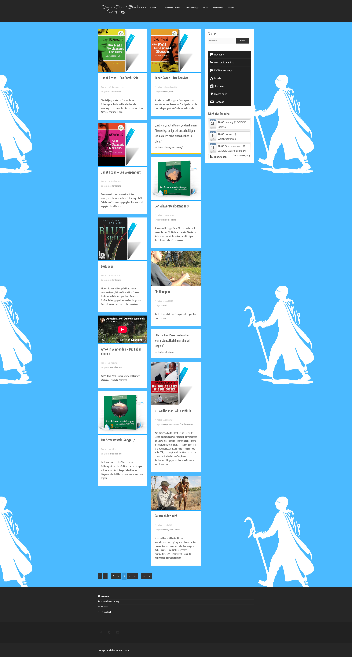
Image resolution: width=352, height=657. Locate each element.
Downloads (218, 7)
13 (144, 576)
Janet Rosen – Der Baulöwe (171, 78)
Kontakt (231, 7)
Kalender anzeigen (241, 155)
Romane (118, 92)
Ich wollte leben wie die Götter (174, 411)
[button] (218, 156)
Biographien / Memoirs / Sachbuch (175, 424)
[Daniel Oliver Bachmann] (121, 11)
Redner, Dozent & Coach (171, 530)
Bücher (153, 7)
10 (135, 576)
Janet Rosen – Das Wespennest (121, 172)
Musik (205, 7)
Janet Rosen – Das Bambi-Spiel (120, 78)
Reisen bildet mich (166, 516)
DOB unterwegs (192, 7)
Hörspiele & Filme (172, 7)
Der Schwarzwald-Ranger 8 (172, 206)
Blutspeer (107, 266)
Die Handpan (162, 292)
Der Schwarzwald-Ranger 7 (118, 440)
